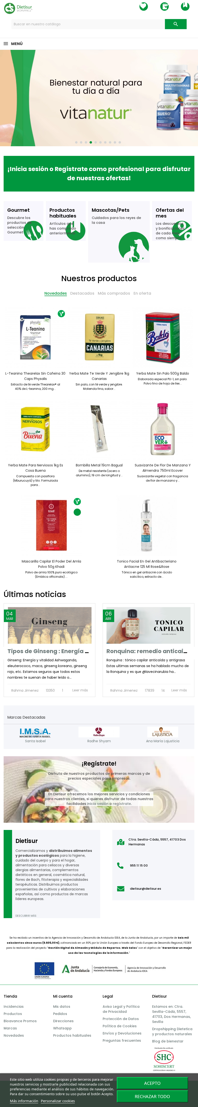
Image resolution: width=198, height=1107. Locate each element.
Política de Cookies (120, 1026)
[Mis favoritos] (144, 6)
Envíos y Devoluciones (122, 1033)
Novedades (55, 293)
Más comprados (114, 293)
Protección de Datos (121, 1018)
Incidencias (14, 1006)
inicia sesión (97, 803)
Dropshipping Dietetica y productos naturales (172, 1031)
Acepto (152, 1083)
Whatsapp (62, 1028)
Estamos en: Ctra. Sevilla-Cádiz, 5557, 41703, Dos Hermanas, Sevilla (171, 1014)
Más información (24, 1100)
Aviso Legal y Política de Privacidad (121, 1009)
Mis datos (61, 1006)
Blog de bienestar (168, 1041)
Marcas (10, 1028)
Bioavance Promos (20, 1021)
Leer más (80, 690)
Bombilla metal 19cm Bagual (99, 465)
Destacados (82, 293)
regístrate (122, 803)
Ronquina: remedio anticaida (148, 651)
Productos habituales (72, 1035)
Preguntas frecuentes (122, 1040)
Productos (13, 1013)
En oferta (142, 293)
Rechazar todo (152, 1096)
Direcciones (63, 1021)
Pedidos (60, 1013)
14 (163, 690)
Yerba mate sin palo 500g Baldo (162, 373)
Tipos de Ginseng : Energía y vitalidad (61, 651)
